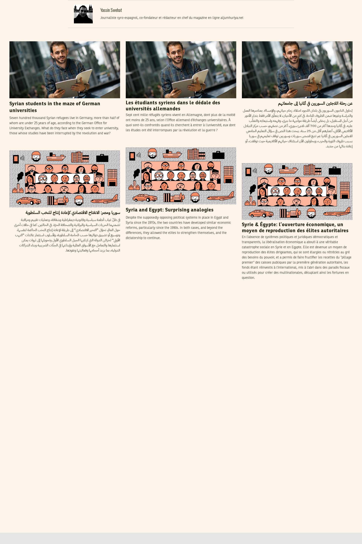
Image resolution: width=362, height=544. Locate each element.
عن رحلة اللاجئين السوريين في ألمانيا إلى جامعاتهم (315, 103)
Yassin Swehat (34, 37)
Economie (251, 159)
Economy (134, 143)
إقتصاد (16, 146)
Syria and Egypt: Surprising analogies (170, 210)
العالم (248, 37)
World (15, 37)
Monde (132, 37)
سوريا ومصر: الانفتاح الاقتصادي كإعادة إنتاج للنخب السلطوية (73, 212)
